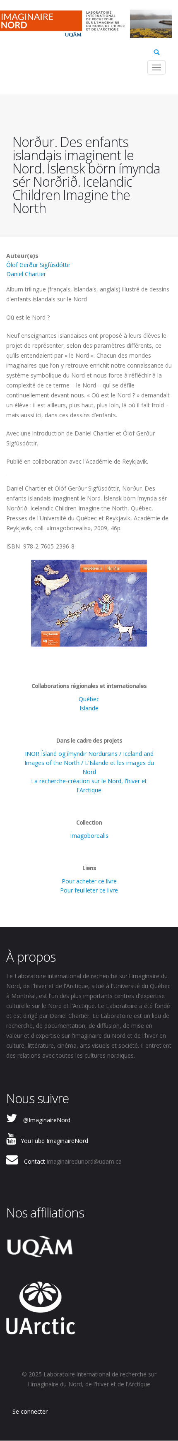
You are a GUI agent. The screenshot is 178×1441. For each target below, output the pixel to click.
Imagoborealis (89, 836)
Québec (89, 699)
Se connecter (30, 1411)
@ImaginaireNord (46, 1120)
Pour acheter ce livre (89, 881)
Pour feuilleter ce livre (89, 890)
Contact (34, 1161)
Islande (89, 708)
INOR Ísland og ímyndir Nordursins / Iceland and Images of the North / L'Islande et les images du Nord (89, 763)
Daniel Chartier (26, 274)
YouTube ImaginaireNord (54, 1141)
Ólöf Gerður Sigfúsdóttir (38, 265)
